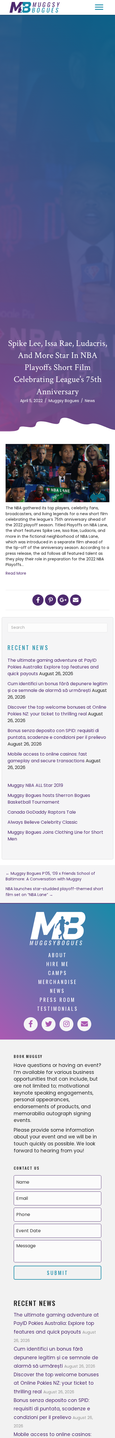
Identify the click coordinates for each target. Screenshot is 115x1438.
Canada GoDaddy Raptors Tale (42, 812)
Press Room (57, 999)
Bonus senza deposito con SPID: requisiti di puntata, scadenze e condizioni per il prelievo (57, 734)
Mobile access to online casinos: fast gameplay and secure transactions (47, 757)
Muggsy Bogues (64, 400)
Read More (16, 573)
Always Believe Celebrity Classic (43, 822)
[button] (99, 7)
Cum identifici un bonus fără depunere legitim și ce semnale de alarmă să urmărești (57, 687)
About (57, 955)
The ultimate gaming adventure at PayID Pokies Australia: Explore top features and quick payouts (53, 667)
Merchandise (57, 981)
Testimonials (57, 1008)
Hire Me (57, 964)
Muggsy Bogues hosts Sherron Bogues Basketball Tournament (49, 798)
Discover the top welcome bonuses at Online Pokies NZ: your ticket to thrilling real (57, 710)
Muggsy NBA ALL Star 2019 (35, 785)
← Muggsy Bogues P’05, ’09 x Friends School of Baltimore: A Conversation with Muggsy (50, 876)
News (90, 400)
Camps (57, 972)
